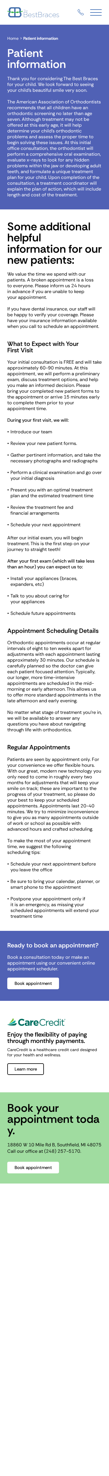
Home (13, 38)
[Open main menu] (96, 12)
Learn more (26, 1069)
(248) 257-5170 (62, 1151)
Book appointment (33, 983)
